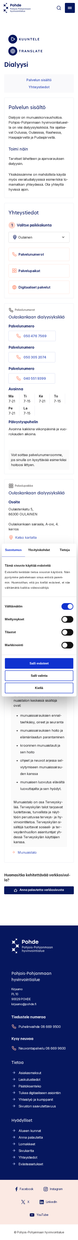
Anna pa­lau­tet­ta (31, 1137)
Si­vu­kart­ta (26, 1151)
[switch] (67, 619)
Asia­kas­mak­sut (30, 1073)
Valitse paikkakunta (31, 225)
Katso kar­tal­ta (26, 537)
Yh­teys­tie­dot (38, 87)
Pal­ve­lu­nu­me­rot (31, 254)
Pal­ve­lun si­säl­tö (38, 80)
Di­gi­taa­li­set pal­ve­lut (34, 287)
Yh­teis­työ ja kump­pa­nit (36, 1099)
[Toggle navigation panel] (70, 8)
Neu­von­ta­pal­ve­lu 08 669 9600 (42, 1048)
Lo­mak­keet (27, 1144)
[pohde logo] (17, 8)
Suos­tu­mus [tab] (13, 550)
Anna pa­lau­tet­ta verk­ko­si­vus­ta (42, 890)
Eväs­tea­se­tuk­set (31, 1164)
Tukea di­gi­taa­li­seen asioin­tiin (40, 1093)
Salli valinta (39, 675)
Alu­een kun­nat (30, 1131)
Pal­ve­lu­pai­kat (29, 271)
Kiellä (39, 688)
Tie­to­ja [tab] (65, 550)
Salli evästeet (39, 663)
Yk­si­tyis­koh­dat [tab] (39, 550)
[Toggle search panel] (59, 8)
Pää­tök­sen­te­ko (30, 1086)
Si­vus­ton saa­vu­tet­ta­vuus (37, 1106)
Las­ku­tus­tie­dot (29, 1079)
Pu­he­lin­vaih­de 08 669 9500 (40, 1027)
